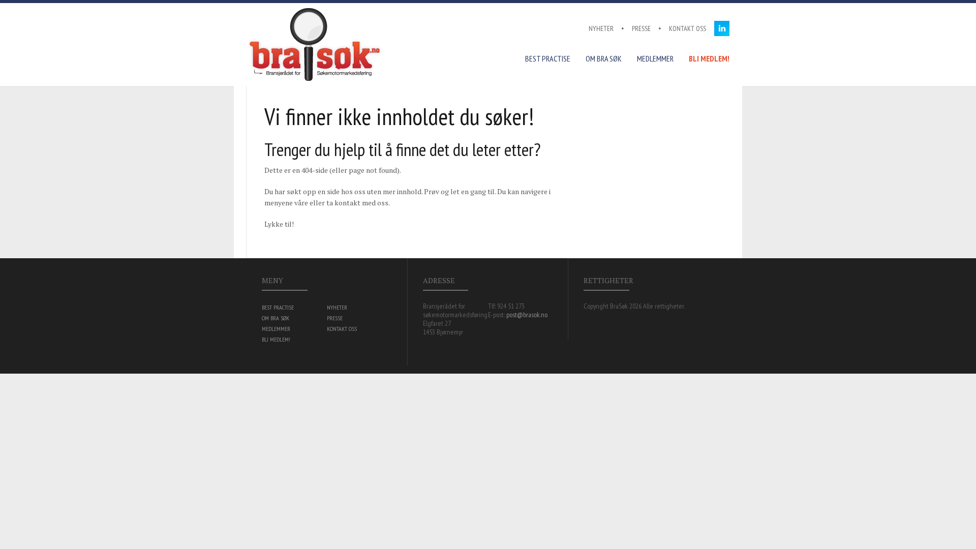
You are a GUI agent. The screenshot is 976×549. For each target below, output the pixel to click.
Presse (641, 28)
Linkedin (721, 28)
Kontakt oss (687, 28)
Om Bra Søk (604, 58)
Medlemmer (655, 58)
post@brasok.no (526, 314)
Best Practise (547, 58)
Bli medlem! (709, 58)
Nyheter (601, 28)
